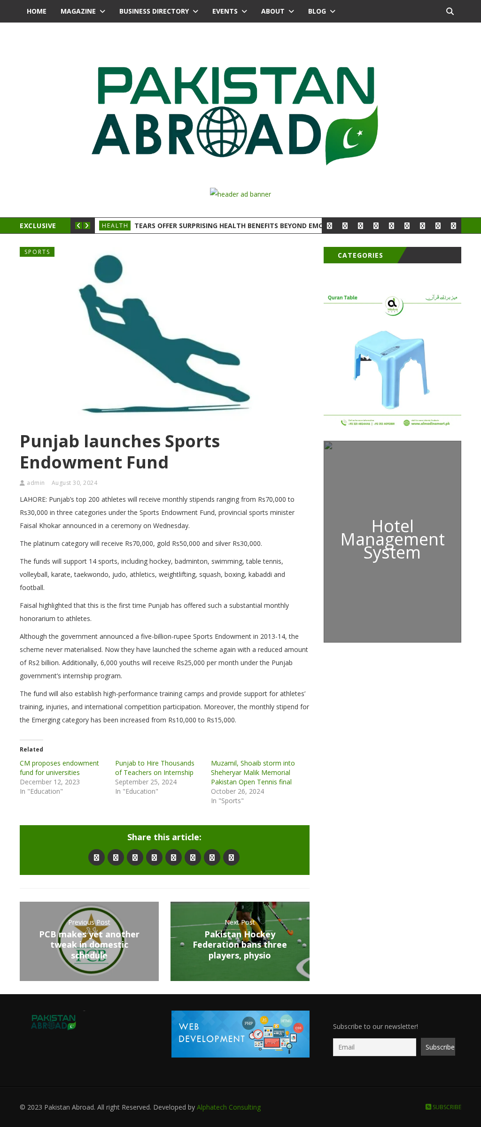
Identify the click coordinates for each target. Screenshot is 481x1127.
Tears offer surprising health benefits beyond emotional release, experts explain (287, 225)
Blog (317, 11)
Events (225, 11)
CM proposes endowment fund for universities (59, 768)
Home (37, 11)
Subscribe (446, 1107)
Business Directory (154, 11)
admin (36, 483)
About (273, 11)
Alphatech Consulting (229, 1107)
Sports (37, 252)
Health (115, 226)
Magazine (78, 11)
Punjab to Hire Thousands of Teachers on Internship (154, 768)
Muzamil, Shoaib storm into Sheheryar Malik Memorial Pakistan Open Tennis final (253, 772)
